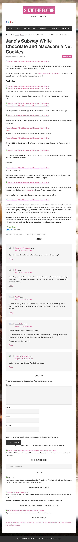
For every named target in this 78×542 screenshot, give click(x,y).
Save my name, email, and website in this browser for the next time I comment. (32, 437)
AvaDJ (17, 297)
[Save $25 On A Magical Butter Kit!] (17, 492)
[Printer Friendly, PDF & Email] (11, 227)
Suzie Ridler (19, 324)
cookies (21, 234)
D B (16, 270)
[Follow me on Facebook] (6, 22)
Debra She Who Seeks (23, 248)
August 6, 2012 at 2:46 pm (24, 359)
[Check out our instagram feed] (12, 22)
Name (8, 407)
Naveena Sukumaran (22, 356)
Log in (59, 539)
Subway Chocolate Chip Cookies (48, 73)
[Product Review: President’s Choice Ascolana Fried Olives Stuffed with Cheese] (31, 450)
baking (16, 234)
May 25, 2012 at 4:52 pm (23, 299)
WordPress (54, 539)
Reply (11, 259)
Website (8, 425)
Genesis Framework (44, 539)
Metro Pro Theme (32, 539)
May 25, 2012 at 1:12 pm (23, 250)
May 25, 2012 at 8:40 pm (23, 326)
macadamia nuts (30, 234)
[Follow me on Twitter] (8, 22)
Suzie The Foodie (39, 10)
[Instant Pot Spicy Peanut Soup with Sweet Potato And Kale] (25, 510)
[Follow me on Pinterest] (10, 22)
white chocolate (40, 234)
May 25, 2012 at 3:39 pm (23, 272)
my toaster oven (30, 190)
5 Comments (67, 57)
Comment (9, 385)
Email (8, 416)
